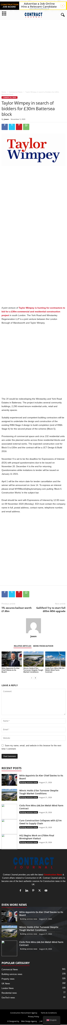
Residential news (9, 993)
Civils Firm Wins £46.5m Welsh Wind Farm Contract (55, 670)
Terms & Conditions (49, 1013)
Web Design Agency (29, 1021)
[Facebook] (5, 127)
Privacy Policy (33, 1016)
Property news (8, 979)
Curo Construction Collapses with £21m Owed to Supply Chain (40, 822)
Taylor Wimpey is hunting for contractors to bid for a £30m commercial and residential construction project (33, 312)
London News (8, 988)
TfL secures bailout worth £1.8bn (17, 609)
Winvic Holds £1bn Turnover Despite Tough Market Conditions (33, 670)
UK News (6, 983)
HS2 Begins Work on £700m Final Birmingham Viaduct (36, 837)
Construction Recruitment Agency (23, 1013)
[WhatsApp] (26, 127)
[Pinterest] (19, 127)
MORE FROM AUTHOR (43, 646)
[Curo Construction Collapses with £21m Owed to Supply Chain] (9, 827)
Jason (6, 119)
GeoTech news (8, 997)
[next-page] (35, 678)
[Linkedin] (27, 891)
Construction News (53, 874)
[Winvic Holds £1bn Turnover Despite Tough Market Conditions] (33, 659)
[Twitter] (12, 127)
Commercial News (15, 92)
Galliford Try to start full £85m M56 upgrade (50, 609)
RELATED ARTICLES (22, 646)
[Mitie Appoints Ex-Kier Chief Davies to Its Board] (12, 659)
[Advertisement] (33, 54)
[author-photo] (33, 625)
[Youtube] (46, 891)
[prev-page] (31, 678)
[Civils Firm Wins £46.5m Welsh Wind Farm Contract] (55, 659)
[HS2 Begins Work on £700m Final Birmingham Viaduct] (9, 842)
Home (4, 92)
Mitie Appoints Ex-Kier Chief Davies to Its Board (11, 670)
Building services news (28, 782)
